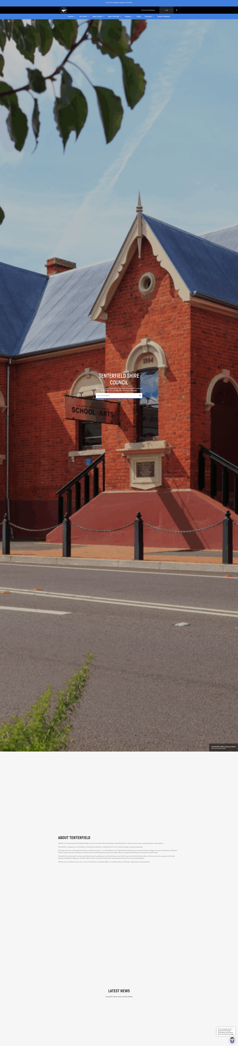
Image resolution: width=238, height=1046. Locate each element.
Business (128, 16)
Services (70, 16)
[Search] (177, 10)
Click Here (128, 2)
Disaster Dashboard (164, 16)
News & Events (97, 16)
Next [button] (237, 385)
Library (139, 16)
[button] (232, 1040)
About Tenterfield (113, 16)
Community (148, 16)
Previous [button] (1, 385)
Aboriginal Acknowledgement (148, 10)
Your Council (83, 16)
